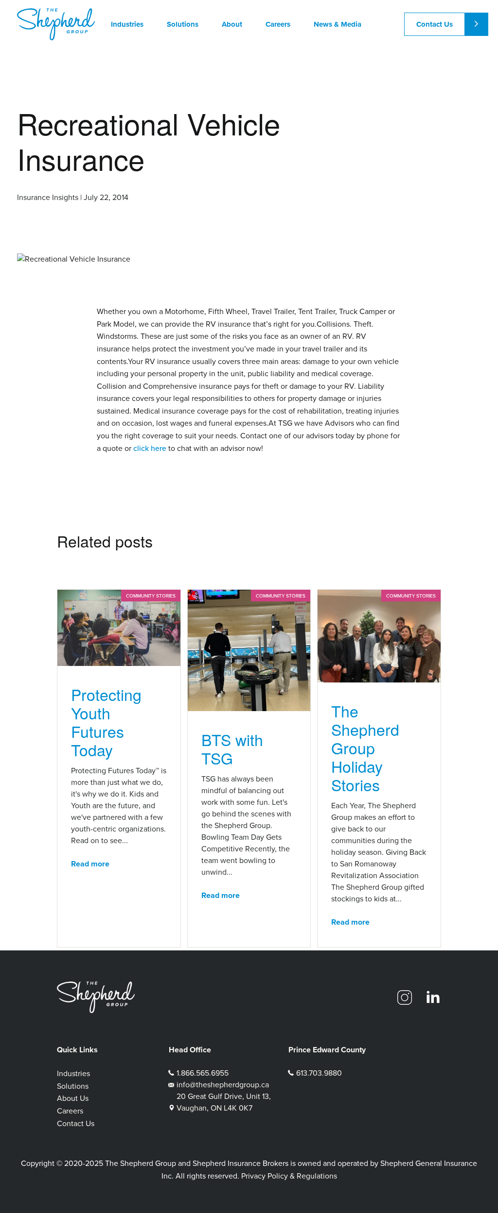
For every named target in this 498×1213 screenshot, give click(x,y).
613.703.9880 (319, 1073)
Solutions (73, 1086)
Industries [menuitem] (127, 24)
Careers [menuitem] (278, 24)
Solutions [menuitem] (182, 24)
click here (149, 448)
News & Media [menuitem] (337, 24)
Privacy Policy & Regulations (289, 1175)
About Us (73, 1098)
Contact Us (434, 24)
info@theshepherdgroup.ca (223, 1084)
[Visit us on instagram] (404, 997)
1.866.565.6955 (203, 1073)
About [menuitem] (232, 24)
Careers (70, 1110)
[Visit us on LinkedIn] (433, 997)
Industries (73, 1073)
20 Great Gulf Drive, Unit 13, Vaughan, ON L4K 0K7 (224, 1102)
